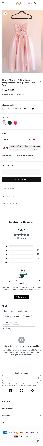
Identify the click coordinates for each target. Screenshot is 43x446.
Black (9, 122)
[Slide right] (26, 77)
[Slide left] (17, 77)
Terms (4, 422)
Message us (8, 166)
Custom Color (15, 122)
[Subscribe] (38, 378)
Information (6, 415)
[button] (2, 3)
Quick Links (6, 401)
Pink (4, 122)
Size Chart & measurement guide (18, 155)
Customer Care (7, 408)
